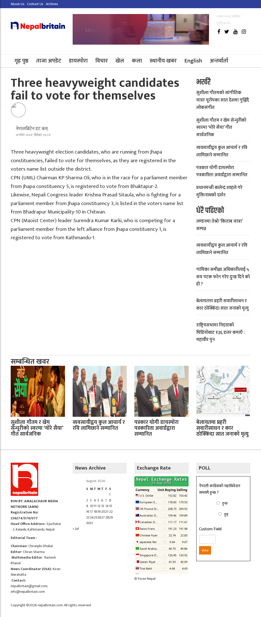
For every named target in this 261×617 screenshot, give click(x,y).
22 (111, 511)
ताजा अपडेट (48, 61)
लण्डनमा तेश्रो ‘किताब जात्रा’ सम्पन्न (219, 225)
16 (87, 511)
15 (110, 506)
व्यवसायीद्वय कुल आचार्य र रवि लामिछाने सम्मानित (221, 151)
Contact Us (35, 4)
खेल (119, 61)
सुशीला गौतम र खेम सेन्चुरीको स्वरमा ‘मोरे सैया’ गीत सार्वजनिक (221, 128)
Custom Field (210, 529)
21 (106, 511)
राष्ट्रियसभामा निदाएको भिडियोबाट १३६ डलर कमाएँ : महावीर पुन (220, 332)
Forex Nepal (146, 579)
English (193, 61)
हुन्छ (225, 503)
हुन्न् (226, 514)
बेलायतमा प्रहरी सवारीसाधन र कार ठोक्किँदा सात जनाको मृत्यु (222, 304)
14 (107, 506)
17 (91, 511)
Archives (52, 4)
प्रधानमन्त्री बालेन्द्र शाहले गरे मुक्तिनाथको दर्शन (219, 191)
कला (137, 61)
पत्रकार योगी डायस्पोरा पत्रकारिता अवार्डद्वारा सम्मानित (221, 171)
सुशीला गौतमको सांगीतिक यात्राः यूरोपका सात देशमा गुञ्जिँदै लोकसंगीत (222, 100)
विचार (101, 61)
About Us (17, 4)
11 (95, 506)
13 (102, 506)
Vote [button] (205, 550)
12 (98, 506)
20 (103, 511)
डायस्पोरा (78, 61)
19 (99, 511)
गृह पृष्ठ (22, 61)
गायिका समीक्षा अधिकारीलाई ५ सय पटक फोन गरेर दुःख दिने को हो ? (223, 277)
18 (95, 511)
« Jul (76, 529)
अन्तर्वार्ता (219, 61)
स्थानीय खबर (163, 61)
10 (92, 506)
